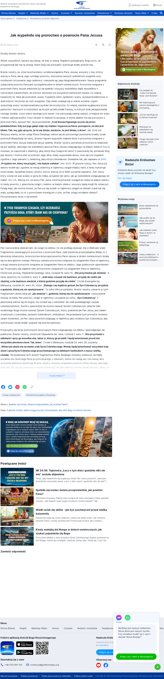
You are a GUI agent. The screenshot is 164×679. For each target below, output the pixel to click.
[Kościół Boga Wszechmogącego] (82, 5)
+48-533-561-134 (13, 664)
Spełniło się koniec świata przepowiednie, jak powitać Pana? (38, 404)
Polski (159, 5)
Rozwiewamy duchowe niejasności (44, 18)
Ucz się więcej (125, 178)
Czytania (65, 13)
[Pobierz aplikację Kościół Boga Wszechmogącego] (7, 648)
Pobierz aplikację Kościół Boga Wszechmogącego (28, 637)
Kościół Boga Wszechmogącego (124, 676)
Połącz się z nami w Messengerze (139, 184)
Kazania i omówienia (85, 13)
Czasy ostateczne (11, 395)
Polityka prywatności (29, 676)
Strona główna (7, 18)
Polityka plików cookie (83, 676)
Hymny (54, 13)
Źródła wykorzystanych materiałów (56, 676)
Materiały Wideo (38, 13)
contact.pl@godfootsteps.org (44, 664)
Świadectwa (103, 13)
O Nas (154, 13)
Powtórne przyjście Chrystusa (40, 395)
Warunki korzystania (9, 676)
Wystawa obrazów (123, 13)
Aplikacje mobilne (140, 5)
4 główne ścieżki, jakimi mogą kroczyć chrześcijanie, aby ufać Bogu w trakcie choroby (49, 410)
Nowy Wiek (140, 13)
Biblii (103, 159)
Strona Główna (8, 13)
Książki (21, 13)
